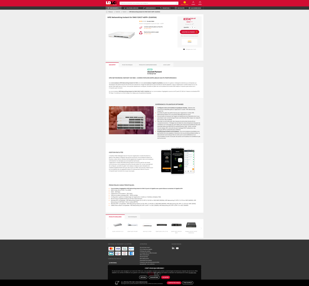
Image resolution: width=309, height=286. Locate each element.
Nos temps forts (144, 256)
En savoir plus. (192, 272)
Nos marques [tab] (132, 217)
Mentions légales (147, 249)
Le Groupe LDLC (144, 253)
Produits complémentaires (148, 65)
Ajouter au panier (188, 32)
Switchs (118, 12)
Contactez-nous (174, 282)
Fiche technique (127, 65)
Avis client (166, 65)
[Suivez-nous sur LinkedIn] (173, 248)
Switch (124, 12)
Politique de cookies (145, 251)
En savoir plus (147, 28)
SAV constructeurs (144, 254)
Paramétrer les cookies (146, 260)
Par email (114, 262)
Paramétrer (154, 277)
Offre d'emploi (153, 253)
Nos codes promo (144, 258)
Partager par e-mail (191, 49)
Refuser (143, 277)
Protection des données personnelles (149, 262)
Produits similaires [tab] (115, 217)
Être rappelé (188, 283)
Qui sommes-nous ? (145, 247)
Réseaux (110, 12)
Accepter (165, 277)
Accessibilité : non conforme (147, 264)
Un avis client (150, 21)
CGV (141, 249)
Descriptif (112, 65)
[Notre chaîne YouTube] (177, 249)
